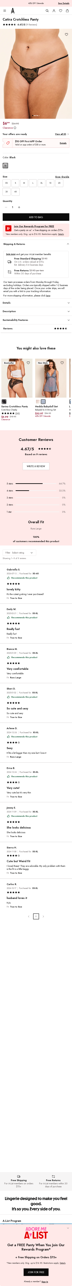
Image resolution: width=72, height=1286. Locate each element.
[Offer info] (15, 128)
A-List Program (12, 1221)
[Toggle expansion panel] (68, 244)
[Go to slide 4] (37, 115)
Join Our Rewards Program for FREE (34, 226)
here (48, 295)
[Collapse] (68, 1228)
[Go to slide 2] (34, 115)
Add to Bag (36, 217)
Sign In (45, 1281)
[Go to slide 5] (39, 115)
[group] (36, 74)
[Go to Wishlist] (60, 10)
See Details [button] (63, 3)
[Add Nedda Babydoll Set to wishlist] (62, 363)
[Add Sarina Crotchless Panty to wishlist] (28, 363)
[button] (20, 24)
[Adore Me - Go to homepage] (12, 10)
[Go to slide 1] (32, 115)
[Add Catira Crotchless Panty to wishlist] (66, 34)
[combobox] (19, 552)
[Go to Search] (47, 10)
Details (63, 143)
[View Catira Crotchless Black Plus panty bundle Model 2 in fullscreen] (36, 74)
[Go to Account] (54, 10)
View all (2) (60, 134)
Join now (11, 254)
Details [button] (61, 234)
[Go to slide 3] (36, 115)
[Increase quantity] (19, 207)
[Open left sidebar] (4, 10)
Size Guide (62, 176)
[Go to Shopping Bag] (67, 10)
